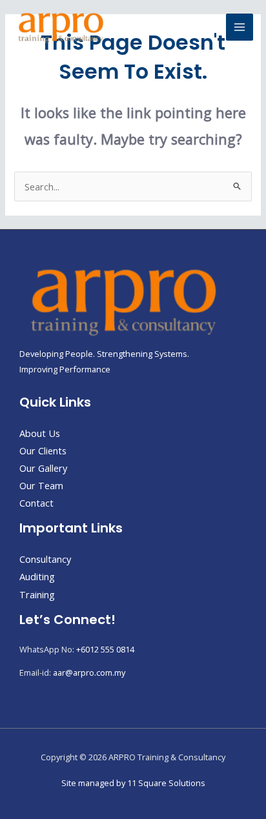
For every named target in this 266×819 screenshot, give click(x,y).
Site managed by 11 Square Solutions (133, 783)
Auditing (37, 576)
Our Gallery (43, 467)
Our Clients (42, 450)
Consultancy (45, 558)
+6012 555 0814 (105, 649)
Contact (36, 502)
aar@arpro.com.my (89, 672)
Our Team (41, 485)
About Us (39, 433)
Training (37, 594)
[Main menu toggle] (239, 27)
